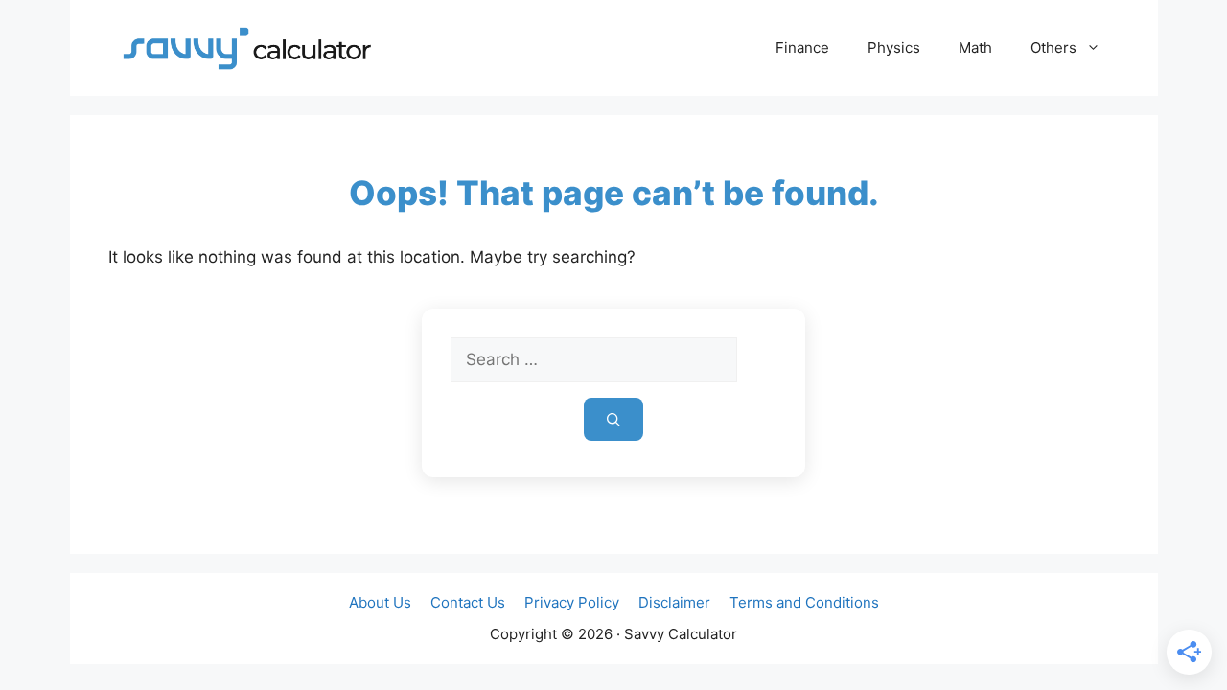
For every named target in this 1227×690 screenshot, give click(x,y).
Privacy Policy (571, 602)
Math (975, 47)
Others (1053, 47)
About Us (380, 602)
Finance (802, 47)
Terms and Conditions (804, 602)
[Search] (613, 419)
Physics (894, 47)
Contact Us (467, 602)
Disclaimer (674, 602)
